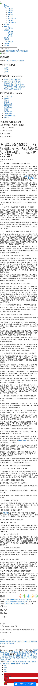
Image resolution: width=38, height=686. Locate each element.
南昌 (18, 658)
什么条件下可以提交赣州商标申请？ (15, 87)
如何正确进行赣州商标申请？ (13, 81)
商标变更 (6, 102)
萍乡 (26, 658)
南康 (9, 656)
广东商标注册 (23, 51)
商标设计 (6, 117)
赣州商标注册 (8, 104)
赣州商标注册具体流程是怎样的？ (14, 85)
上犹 (28, 656)
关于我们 (6, 24)
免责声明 (25, 664)
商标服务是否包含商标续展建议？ (15, 603)
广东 (31, 656)
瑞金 (12, 658)
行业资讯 (10, 34)
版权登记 (10, 14)
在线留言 (6, 44)
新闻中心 (14, 60)
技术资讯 (10, 36)
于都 (27, 654)
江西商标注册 (15, 51)
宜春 (9, 660)
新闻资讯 (6, 30)
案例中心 (6, 26)
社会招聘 (10, 42)
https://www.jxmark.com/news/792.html (19, 599)
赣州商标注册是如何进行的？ (13, 79)
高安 (6, 658)
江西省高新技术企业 (10, 116)
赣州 (35, 658)
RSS (33, 652)
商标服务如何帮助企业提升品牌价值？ (17, 601)
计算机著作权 (12, 22)
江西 (34, 656)
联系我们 (6, 45)
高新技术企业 (8, 112)
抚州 (3, 658)
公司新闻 (10, 32)
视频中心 (6, 38)
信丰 (6, 656)
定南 (18, 656)
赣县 (21, 654)
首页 (5, 5)
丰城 (9, 658)
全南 (25, 656)
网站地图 (28, 652)
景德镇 (22, 658)
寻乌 (15, 656)
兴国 (31, 654)
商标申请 (8, 51)
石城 (3, 656)
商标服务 (10, 9)
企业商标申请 (8, 108)
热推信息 (15, 652)
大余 (34, 654)
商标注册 (10, 11)
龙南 (21, 656)
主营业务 (6, 7)
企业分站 (21, 652)
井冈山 (5, 660)
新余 (15, 658)
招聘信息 (6, 40)
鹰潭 (32, 658)
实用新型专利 (12, 18)
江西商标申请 (8, 114)
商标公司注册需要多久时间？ (13, 89)
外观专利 (10, 20)
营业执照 (6, 654)
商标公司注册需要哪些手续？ (13, 83)
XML (1, 654)
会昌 (12, 656)
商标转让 (10, 13)
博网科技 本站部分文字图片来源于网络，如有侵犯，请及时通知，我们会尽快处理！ (18, 663)
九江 (29, 658)
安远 (18, 654)
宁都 (24, 654)
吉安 (1, 660)
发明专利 (10, 16)
